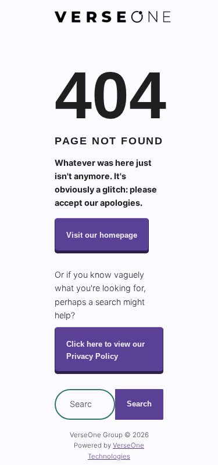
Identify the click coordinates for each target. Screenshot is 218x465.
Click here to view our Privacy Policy (105, 350)
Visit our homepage (101, 235)
